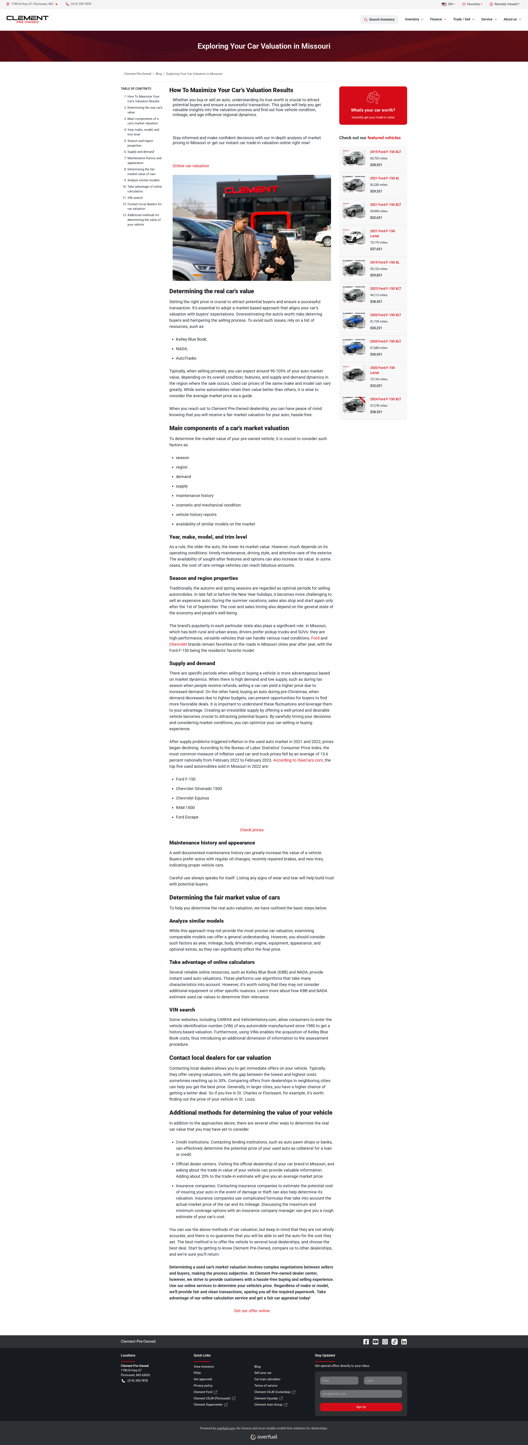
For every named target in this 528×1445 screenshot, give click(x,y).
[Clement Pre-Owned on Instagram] (383, 1341)
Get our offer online (252, 1310)
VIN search (135, 198)
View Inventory (204, 1366)
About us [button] (510, 19)
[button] (33, 4)
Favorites (473, 4)
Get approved (203, 1379)
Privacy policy (203, 1385)
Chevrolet (178, 644)
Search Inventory (382, 19)
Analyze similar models (143, 180)
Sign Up (361, 1406)
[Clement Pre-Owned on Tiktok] (393, 1341)
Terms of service (265, 1385)
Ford (315, 638)
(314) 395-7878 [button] (81, 4)
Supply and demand (140, 152)
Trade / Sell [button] (461, 19)
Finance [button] (436, 19)
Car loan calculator (267, 1379)
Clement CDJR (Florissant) (212, 1398)
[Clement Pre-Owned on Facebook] (364, 1341)
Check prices (252, 829)
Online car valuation (191, 165)
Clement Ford (203, 1392)
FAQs (197, 1373)
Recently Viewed (506, 4)
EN (450, 4)
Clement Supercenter (208, 1404)
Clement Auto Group (268, 1404)
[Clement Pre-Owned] (27, 19)
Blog (257, 1366)
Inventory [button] (412, 19)
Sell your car (262, 1373)
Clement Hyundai (266, 1398)
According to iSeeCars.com (298, 760)
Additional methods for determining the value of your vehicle (144, 219)
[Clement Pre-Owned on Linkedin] (402, 1341)
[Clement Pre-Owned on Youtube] (374, 1341)
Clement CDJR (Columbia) (272, 1392)
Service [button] (487, 19)
